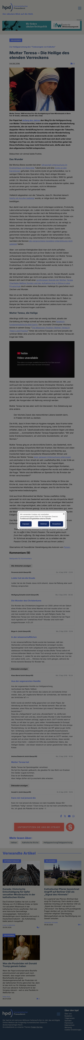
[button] (79, 9)
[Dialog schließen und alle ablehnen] (63, 513)
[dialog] (42, 520)
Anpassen (25, 524)
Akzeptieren (56, 524)
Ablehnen (43, 524)
